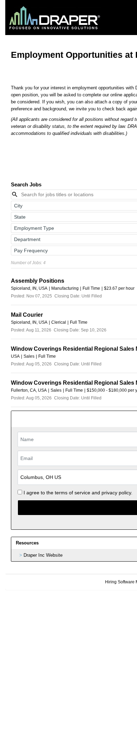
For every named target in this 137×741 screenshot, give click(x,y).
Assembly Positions (37, 281)
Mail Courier (27, 315)
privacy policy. (117, 492)
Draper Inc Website (43, 555)
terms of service (72, 492)
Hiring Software (120, 581)
